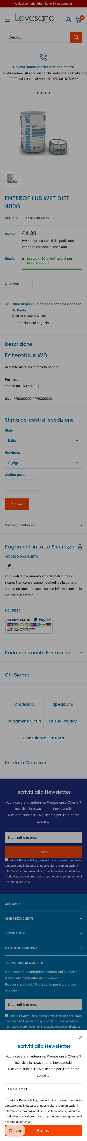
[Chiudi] (80, 1037)
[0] (78, 20)
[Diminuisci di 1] (27, 284)
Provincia (12, 452)
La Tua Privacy (63, 721)
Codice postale (17, 475)
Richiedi (44, 1130)
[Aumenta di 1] (53, 284)
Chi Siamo (24, 704)
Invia (44, 852)
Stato (9, 430)
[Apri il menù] (7, 20)
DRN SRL (11, 217)
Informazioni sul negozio (30, 323)
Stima (17, 504)
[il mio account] (68, 19)
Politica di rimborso (19, 525)
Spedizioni (63, 704)
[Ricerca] (76, 37)
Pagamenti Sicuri (24, 721)
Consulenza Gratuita (43, 738)
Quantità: (12, 284)
